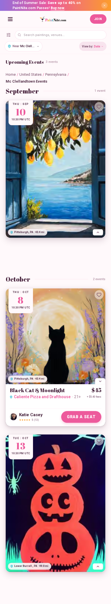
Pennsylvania (55, 74)
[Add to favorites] (99, 106)
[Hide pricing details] (100, 381)
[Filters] (9, 35)
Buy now (58, 8)
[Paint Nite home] (53, 19)
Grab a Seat (81, 416)
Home (11, 74)
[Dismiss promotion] (104, 5)
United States (30, 74)
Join (98, 19)
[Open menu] (10, 19)
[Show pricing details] (98, 232)
